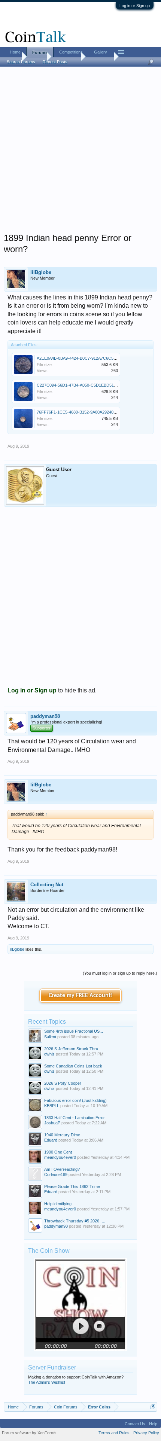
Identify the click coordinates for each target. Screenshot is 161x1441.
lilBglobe (40, 272)
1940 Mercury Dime (62, 1135)
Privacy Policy (146, 1433)
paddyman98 (45, 716)
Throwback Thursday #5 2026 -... (74, 1221)
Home (15, 52)
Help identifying (58, 1203)
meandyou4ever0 (60, 1157)
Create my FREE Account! (81, 996)
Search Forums (21, 62)
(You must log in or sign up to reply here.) (120, 973)
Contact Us (135, 1424)
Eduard (50, 1140)
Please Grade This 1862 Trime (72, 1186)
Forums (40, 52)
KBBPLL (51, 1105)
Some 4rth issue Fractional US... (73, 1031)
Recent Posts (55, 62)
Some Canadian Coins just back (73, 1066)
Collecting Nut (46, 884)
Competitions (71, 52)
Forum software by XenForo (29, 1433)
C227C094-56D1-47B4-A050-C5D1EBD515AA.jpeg (83, 385)
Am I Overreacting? (62, 1169)
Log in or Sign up (134, 5)
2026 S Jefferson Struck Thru (71, 1049)
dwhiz (49, 1054)
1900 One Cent (58, 1152)
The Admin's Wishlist (46, 1382)
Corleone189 (55, 1174)
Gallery (100, 52)
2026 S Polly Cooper (62, 1083)
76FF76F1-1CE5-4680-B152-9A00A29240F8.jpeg (82, 412)
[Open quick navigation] (152, 1406)
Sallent (50, 1037)
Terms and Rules (114, 1433)
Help (153, 1424)
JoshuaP (52, 1123)
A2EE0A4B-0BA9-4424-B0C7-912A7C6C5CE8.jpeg (83, 358)
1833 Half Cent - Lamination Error (74, 1117)
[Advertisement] (80, 151)
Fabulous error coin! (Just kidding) (75, 1100)
